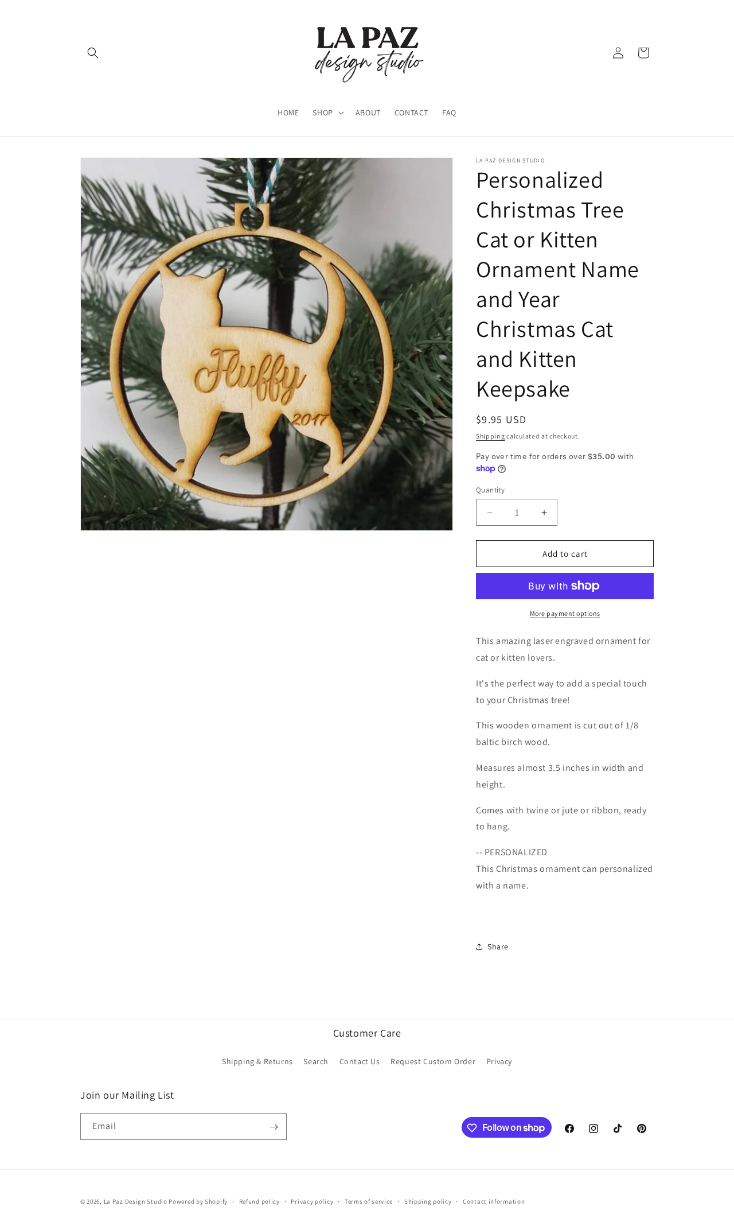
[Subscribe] (273, 1127)
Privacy (499, 1061)
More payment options (565, 613)
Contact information (494, 1201)
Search (316, 1061)
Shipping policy (428, 1201)
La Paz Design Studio (135, 1201)
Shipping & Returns (257, 1061)
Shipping (490, 436)
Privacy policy (312, 1201)
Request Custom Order (433, 1061)
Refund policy (259, 1201)
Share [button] (498, 946)
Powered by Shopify (198, 1201)
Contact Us (359, 1061)
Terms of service (369, 1201)
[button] (93, 52)
